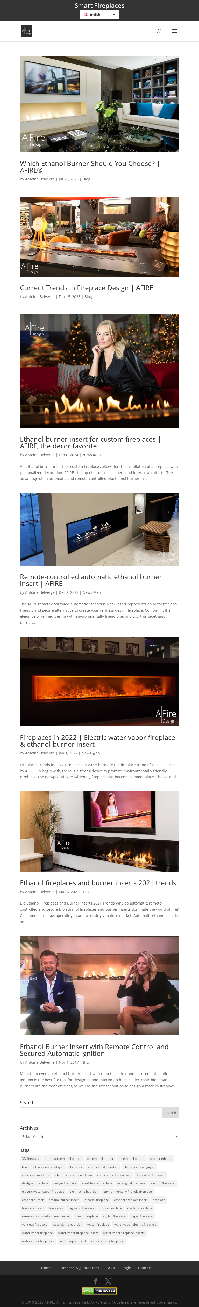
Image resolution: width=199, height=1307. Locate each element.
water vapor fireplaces (38, 1241)
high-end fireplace (81, 1208)
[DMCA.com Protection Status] (99, 1293)
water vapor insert (73, 1241)
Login (126, 1267)
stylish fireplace (114, 1216)
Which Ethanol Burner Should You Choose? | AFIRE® (90, 167)
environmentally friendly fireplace (127, 1191)
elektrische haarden (83, 1191)
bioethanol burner (132, 1158)
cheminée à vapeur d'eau (73, 1175)
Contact (145, 1267)
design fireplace (64, 1183)
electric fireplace (163, 1183)
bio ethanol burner (100, 1158)
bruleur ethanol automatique (42, 1167)
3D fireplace (31, 1158)
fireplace (159, 1200)
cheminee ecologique (139, 1167)
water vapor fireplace (37, 1233)
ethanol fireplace (96, 1200)
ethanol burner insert (64, 1200)
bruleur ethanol (161, 1158)
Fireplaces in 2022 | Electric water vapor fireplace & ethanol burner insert (97, 741)
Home (46, 1267)
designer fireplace (35, 1183)
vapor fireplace (142, 1216)
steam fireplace (86, 1216)
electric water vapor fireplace (43, 1191)
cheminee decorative (103, 1167)
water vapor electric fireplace (135, 1224)
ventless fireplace (34, 1224)
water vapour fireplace (107, 1241)
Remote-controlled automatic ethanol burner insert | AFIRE (91, 580)
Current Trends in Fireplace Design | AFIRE (86, 287)
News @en (91, 454)
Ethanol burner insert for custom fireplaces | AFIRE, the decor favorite (90, 442)
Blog (86, 178)
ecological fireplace (131, 1183)
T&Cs (110, 1267)
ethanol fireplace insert (130, 1200)
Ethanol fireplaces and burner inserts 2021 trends (98, 882)
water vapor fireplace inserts (124, 1233)
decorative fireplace (150, 1175)
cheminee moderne (36, 1175)
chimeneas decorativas (114, 1175)
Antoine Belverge (40, 178)
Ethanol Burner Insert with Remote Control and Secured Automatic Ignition (94, 1050)
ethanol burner (33, 1200)
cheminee (76, 1167)
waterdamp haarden (67, 1224)
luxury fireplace (111, 1208)
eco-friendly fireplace (97, 1183)
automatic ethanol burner (63, 1158)
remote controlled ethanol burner (46, 1216)
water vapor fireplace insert (78, 1233)
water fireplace (98, 1224)
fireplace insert (33, 1208)
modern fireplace (139, 1208)
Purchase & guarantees (78, 1267)
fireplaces (56, 1208)
